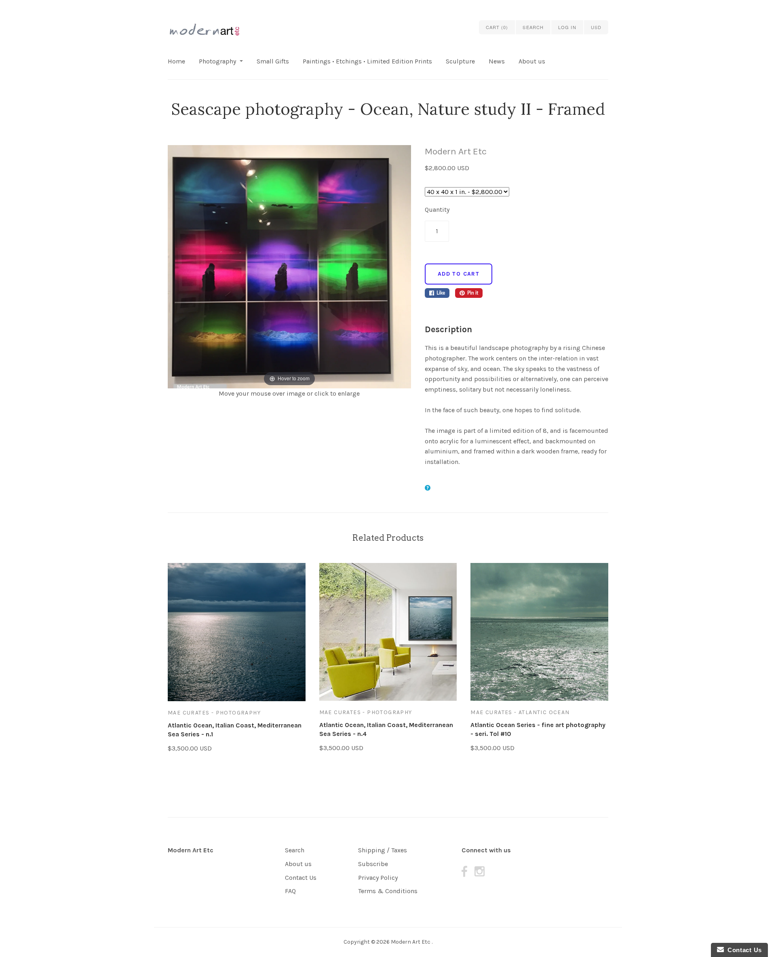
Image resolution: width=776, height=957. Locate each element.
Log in (567, 27)
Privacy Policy (378, 877)
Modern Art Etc (456, 151)
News (497, 61)
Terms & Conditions (388, 891)
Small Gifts (273, 61)
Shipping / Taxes (382, 850)
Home (176, 61)
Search (294, 850)
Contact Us (300, 877)
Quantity (437, 209)
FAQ (290, 891)
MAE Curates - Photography (214, 712)
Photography (217, 61)
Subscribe (373, 864)
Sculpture (460, 61)
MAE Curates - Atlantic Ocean (519, 712)
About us (532, 61)
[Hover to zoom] (289, 266)
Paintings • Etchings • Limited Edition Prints (367, 61)
